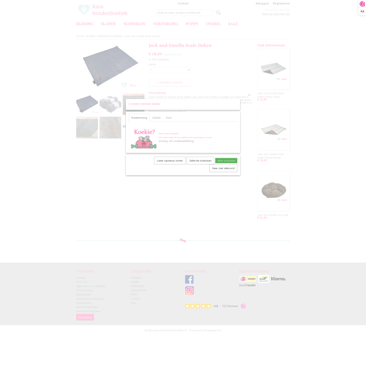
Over (169, 117)
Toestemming (139, 117)
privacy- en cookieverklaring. (176, 140)
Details (156, 117)
